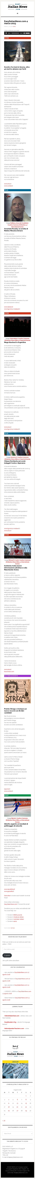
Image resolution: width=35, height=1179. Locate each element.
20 (17, 1107)
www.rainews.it (8, 307)
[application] (17, 33)
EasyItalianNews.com (17, 6)
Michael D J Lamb (14, 560)
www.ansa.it (7, 184)
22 (26, 1107)
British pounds (18, 915)
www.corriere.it (8, 186)
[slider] (28, 33)
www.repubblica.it (9, 889)
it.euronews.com (9, 671)
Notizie (13, 928)
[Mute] (24, 33)
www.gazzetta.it (9, 891)
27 (17, 1110)
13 (17, 1103)
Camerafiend (14, 338)
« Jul (3, 1120)
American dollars (19, 917)
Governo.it (14, 457)
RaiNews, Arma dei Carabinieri (19, 223)
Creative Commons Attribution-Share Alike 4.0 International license (18, 562)
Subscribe (7, 895)
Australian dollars (19, 919)
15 (26, 1103)
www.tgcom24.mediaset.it (12, 309)
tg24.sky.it (7, 789)
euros (15, 921)
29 (26, 1110)
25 (9, 1110)
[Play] (6, 33)
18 (9, 1107)
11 (8, 1103)
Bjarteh (13, 818)
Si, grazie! (7, 955)
